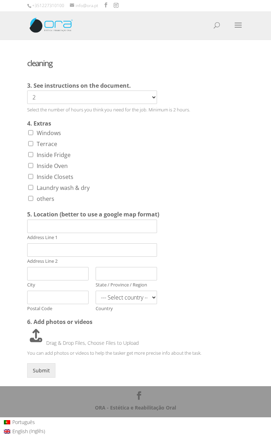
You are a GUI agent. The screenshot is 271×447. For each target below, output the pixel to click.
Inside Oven (52, 166)
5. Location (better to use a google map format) (93, 214)
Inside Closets (55, 177)
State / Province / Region (121, 285)
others (45, 199)
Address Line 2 (42, 261)
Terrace (47, 144)
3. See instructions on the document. (79, 85)
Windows (49, 133)
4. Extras (39, 123)
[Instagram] (116, 5)
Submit (41, 370)
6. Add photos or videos (59, 322)
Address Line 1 (42, 237)
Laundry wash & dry (63, 188)
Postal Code (39, 309)
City (31, 285)
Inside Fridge (54, 155)
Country (104, 309)
